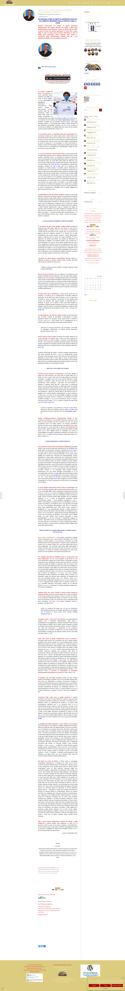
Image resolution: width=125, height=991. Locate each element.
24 (85, 289)
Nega (105, 985)
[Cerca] (121, 3)
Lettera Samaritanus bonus (66, 120)
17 (85, 287)
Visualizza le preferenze (117, 985)
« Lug (85, 294)
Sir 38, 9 (49, 269)
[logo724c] (9, 3)
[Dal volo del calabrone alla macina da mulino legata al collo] (124, 495)
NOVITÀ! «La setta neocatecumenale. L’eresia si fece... (93, 147)
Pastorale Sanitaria (50, 14)
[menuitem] (70, 3)
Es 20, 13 (40, 309)
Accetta (94, 985)
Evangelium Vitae (70, 411)
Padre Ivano (58, 14)
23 (100, 287)
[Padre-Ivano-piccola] (29, 15)
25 (87, 289)
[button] (122, 978)
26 (90, 289)
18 (87, 287)
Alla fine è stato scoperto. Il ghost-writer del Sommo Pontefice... (93, 175)
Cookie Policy (105, 988)
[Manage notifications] (2, 988)
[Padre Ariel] (89, 55)
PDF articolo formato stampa (49, 66)
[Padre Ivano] (85, 51)
